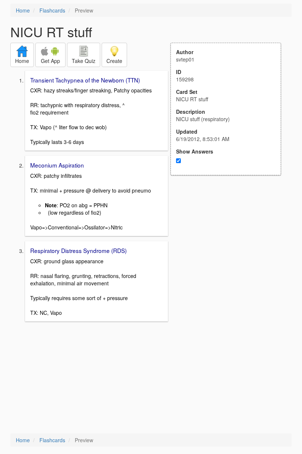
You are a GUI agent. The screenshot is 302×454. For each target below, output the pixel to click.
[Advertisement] (230, 247)
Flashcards (52, 10)
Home (23, 10)
